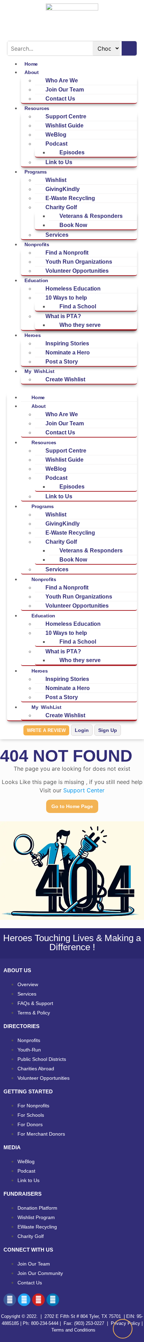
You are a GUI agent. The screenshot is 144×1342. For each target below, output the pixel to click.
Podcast (56, 144)
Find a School (77, 306)
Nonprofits (36, 244)
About (31, 72)
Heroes (32, 335)
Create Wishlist (65, 379)
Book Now (73, 225)
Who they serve (80, 325)
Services (57, 235)
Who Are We (61, 80)
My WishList (39, 371)
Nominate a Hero (67, 352)
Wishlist (55, 180)
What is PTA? (63, 316)
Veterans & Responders (91, 216)
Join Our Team (64, 90)
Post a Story (61, 362)
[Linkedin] (52, 1299)
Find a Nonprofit (66, 253)
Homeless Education (73, 289)
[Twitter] (24, 1299)
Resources (36, 108)
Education (36, 280)
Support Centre (65, 116)
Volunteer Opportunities (77, 271)
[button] (72, 388)
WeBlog (55, 135)
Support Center (84, 790)
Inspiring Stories (67, 343)
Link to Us (58, 162)
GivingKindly (62, 189)
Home (38, 397)
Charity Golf (61, 207)
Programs (35, 172)
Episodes (72, 152)
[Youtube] (38, 1299)
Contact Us (60, 99)
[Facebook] (9, 1299)
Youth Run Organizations (78, 262)
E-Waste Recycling (70, 198)
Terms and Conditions (72, 1330)
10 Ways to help (66, 298)
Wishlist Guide (64, 126)
